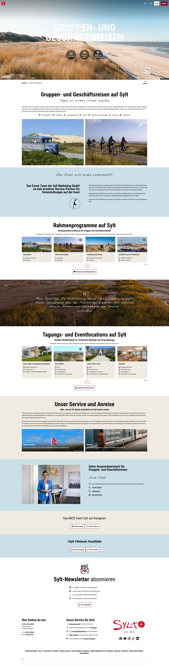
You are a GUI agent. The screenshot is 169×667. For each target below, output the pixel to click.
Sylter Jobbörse (73, 635)
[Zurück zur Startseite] (3, 3)
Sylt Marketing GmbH (31, 651)
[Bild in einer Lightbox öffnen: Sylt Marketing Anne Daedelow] (51, 484)
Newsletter (110, 651)
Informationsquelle (74, 624)
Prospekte (55, 651)
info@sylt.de (29, 634)
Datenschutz (125, 651)
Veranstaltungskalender (79, 631)
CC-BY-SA (49, 360)
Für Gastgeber (47, 651)
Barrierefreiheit (84, 653)
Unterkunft (94, 628)
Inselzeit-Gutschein (89, 639)
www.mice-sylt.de (97, 495)
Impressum (117, 651)
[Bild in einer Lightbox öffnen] (129, 626)
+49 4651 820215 (97, 487)
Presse (40, 651)
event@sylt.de (96, 491)
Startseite (24, 83)
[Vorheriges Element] (82, 266)
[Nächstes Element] (87, 266)
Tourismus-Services (64, 651)
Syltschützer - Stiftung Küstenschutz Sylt (94, 651)
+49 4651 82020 (29, 632)
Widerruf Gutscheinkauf (136, 651)
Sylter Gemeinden (76, 651)
